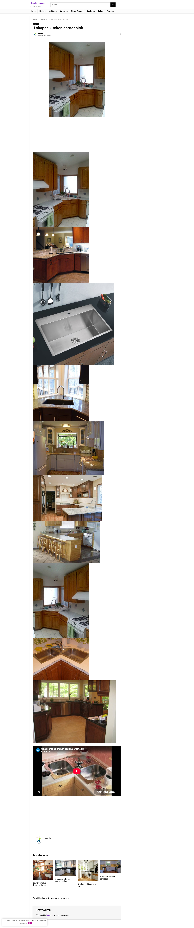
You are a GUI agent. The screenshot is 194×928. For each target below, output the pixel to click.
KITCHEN (42, 19)
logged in (49, 915)
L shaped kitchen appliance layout (62, 880)
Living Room (90, 11)
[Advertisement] (51, 135)
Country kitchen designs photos (39, 884)
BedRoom (52, 11)
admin (40, 33)
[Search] (113, 4)
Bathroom (64, 11)
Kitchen (42, 11)
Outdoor (110, 11)
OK (30, 923)
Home (33, 11)
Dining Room (76, 11)
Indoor (101, 11)
